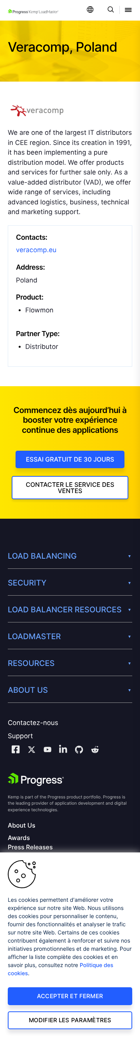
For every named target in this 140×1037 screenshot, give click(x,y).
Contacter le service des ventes (70, 488)
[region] (70, 944)
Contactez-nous (33, 723)
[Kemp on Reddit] (95, 751)
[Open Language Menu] (90, 10)
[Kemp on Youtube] (47, 750)
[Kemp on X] (31, 751)
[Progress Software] (36, 779)
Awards (19, 838)
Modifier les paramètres (70, 1020)
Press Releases (30, 847)
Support (20, 736)
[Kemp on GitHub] (79, 751)
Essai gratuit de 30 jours (70, 459)
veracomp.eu (36, 250)
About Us (21, 825)
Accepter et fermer (70, 996)
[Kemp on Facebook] (15, 750)
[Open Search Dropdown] (109, 10)
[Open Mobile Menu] (128, 10)
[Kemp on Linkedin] (63, 750)
